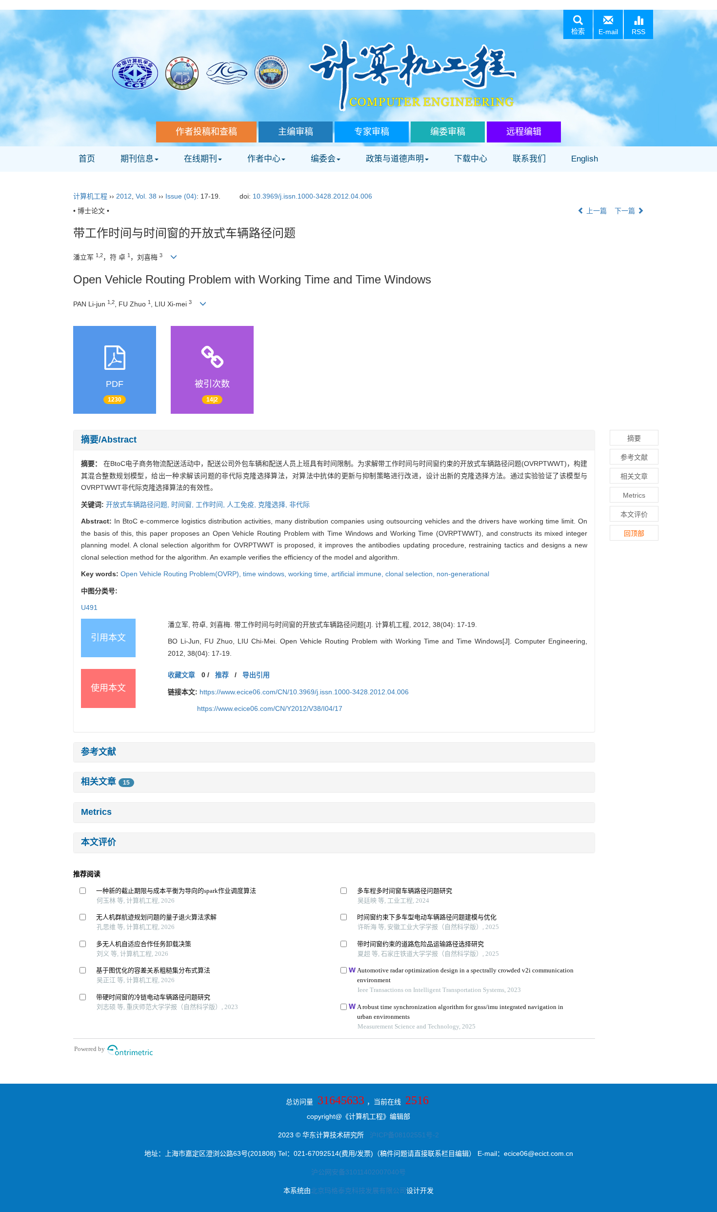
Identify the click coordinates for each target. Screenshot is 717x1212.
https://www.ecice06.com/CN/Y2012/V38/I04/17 (269, 708)
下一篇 (626, 211)
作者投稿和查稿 (206, 132)
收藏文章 (181, 675)
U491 (89, 607)
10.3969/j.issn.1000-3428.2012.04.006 (312, 196)
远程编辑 (523, 132)
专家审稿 (371, 132)
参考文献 (98, 752)
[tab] (334, 440)
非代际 (299, 504)
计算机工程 (90, 196)
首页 (87, 158)
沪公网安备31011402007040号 (358, 1172)
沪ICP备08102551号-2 (404, 1135)
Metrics (96, 812)
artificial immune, (358, 574)
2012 (124, 196)
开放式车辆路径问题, (138, 504)
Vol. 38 (146, 196)
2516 (417, 1100)
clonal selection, (411, 574)
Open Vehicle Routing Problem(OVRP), (181, 574)
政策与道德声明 (395, 158)
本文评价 (98, 842)
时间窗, (183, 504)
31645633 (341, 1100)
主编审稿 (295, 132)
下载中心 (470, 158)
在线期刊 (200, 158)
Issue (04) (181, 196)
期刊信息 (137, 158)
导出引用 (256, 675)
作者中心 (263, 158)
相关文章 (105, 782)
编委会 (323, 158)
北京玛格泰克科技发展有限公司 (358, 1190)
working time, (309, 574)
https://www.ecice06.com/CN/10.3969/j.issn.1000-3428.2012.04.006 (304, 692)
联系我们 (529, 158)
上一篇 (595, 211)
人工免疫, (242, 504)
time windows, (265, 574)
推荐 (222, 675)
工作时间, (211, 504)
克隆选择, (273, 504)
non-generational (463, 574)
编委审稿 (447, 132)
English (584, 158)
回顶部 (634, 533)
